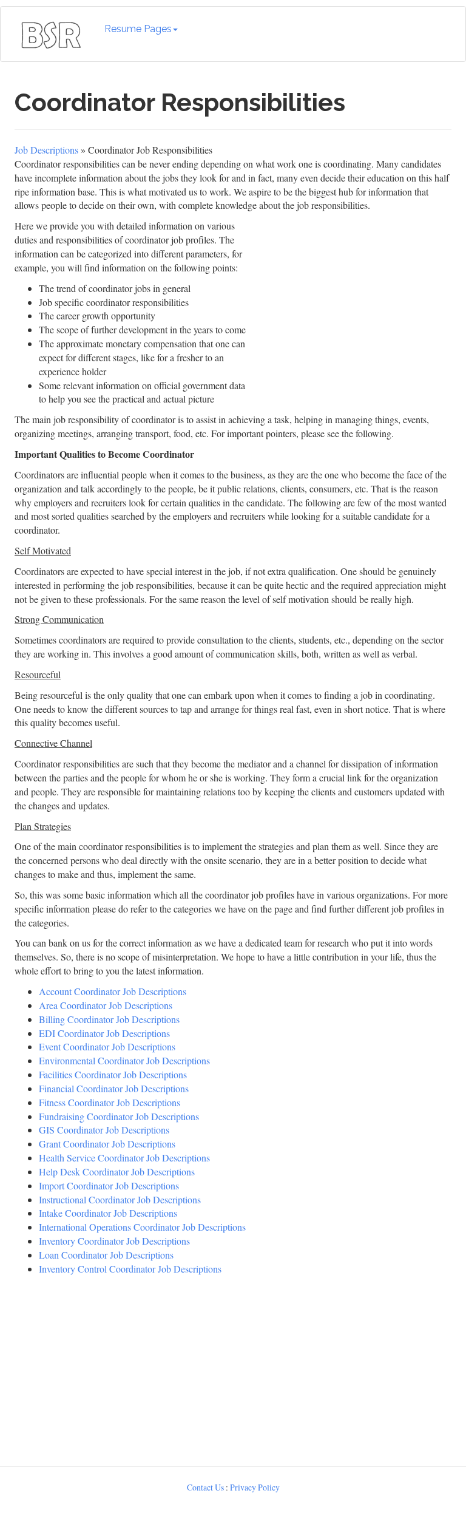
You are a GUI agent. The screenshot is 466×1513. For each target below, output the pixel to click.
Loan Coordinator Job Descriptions (106, 1254)
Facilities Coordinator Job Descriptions (113, 1074)
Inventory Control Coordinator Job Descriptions (130, 1268)
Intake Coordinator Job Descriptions (108, 1212)
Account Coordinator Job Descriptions (112, 991)
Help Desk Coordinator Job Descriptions (117, 1171)
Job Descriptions (46, 149)
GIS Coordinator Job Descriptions (104, 1129)
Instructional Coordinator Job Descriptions (120, 1199)
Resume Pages (138, 29)
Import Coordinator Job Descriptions (109, 1185)
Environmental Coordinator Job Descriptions (124, 1060)
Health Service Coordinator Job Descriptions (124, 1157)
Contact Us (205, 1487)
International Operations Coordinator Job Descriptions (142, 1226)
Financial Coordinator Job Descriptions (114, 1088)
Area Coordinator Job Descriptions (105, 1005)
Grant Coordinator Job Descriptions (107, 1143)
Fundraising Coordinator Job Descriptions (119, 1116)
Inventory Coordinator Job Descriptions (114, 1240)
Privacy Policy (255, 1487)
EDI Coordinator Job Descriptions (104, 1033)
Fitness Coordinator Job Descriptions (109, 1102)
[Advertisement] (233, 1368)
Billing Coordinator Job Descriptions (109, 1019)
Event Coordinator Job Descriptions (107, 1046)
